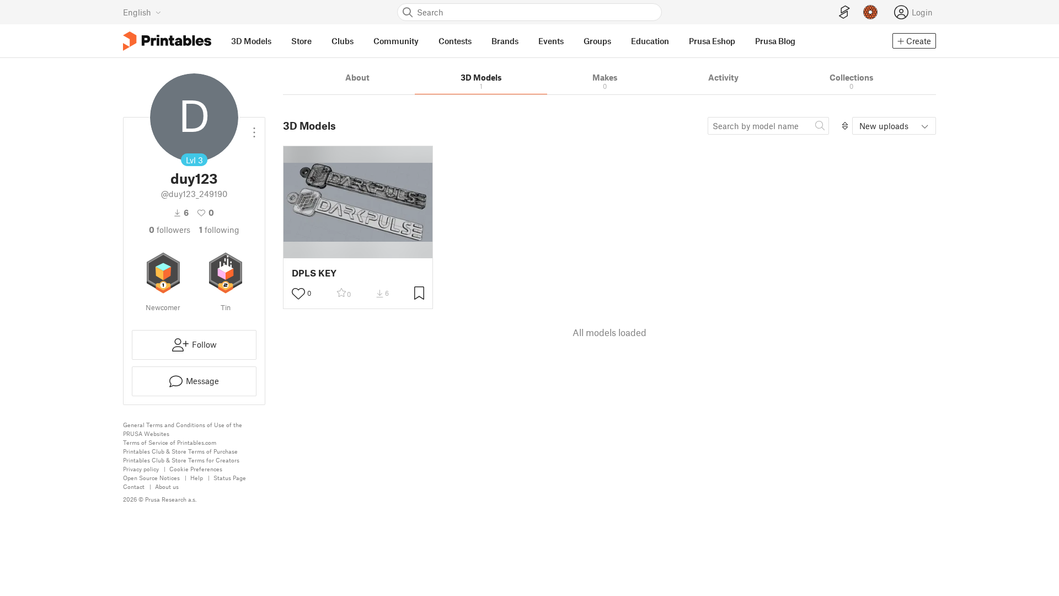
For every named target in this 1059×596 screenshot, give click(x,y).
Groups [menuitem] (597, 41)
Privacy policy (141, 468)
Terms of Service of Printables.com (169, 442)
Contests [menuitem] (455, 41)
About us (167, 486)
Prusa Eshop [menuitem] (712, 41)
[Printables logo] (167, 41)
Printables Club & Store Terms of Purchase (180, 451)
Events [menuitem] (551, 41)
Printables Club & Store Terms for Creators (181, 460)
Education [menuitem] (650, 41)
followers (169, 230)
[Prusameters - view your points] (870, 12)
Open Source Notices (151, 477)
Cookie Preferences (195, 468)
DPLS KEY (314, 273)
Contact (134, 486)
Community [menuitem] (396, 41)
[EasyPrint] (844, 12)
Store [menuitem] (301, 41)
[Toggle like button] (298, 293)
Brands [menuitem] (504, 41)
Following (219, 230)
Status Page (229, 477)
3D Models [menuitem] (251, 41)
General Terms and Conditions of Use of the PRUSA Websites (182, 429)
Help (196, 477)
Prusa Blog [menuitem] (775, 41)
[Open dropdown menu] (254, 128)
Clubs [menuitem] (342, 41)
